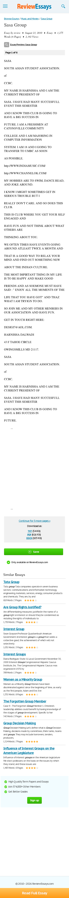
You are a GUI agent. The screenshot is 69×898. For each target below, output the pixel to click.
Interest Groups (14, 654)
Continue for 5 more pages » (34, 520)
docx (29, 538)
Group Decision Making (19, 723)
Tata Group (11, 582)
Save (36, 551)
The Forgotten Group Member (24, 701)
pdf (29, 534)
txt (30, 531)
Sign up (34, 800)
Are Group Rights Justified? (22, 607)
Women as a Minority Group (22, 679)
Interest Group (13, 629)
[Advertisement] (34, 468)
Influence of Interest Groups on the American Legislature (28, 750)
